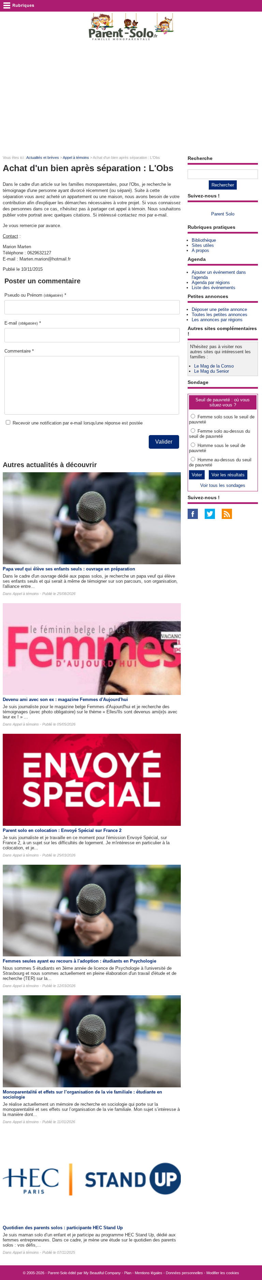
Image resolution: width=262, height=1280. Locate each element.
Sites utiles (203, 245)
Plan (127, 1273)
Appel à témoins (76, 157)
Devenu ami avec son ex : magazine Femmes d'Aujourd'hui (65, 699)
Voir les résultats (228, 474)
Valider (163, 442)
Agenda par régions (211, 282)
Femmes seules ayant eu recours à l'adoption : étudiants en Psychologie (79, 961)
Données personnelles (184, 1273)
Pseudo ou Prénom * (35, 295)
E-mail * (22, 323)
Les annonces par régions (217, 319)
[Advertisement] (131, 97)
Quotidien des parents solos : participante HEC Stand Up (63, 1227)
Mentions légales (148, 1273)
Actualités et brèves (42, 157)
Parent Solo (222, 214)
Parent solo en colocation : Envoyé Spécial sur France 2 (62, 830)
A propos (200, 250)
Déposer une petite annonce (219, 309)
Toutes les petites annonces (219, 314)
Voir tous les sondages (222, 485)
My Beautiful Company (102, 1273)
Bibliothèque (204, 240)
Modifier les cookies (222, 1273)
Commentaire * (19, 351)
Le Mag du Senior (211, 371)
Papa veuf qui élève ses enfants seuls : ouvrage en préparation (69, 568)
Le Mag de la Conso (214, 366)
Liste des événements (213, 287)
